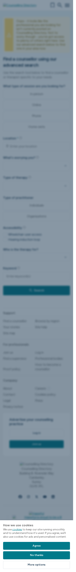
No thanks (36, 555)
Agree (37, 545)
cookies (17, 529)
